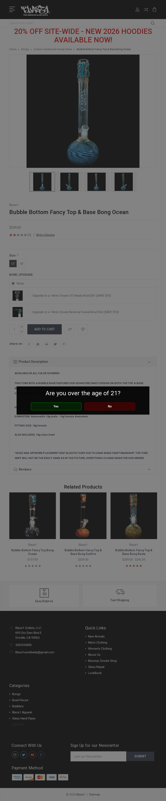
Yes (56, 406)
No (110, 406)
